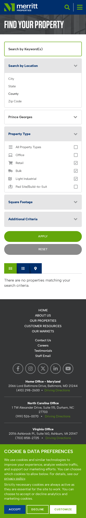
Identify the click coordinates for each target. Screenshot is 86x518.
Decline (37, 509)
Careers (43, 345)
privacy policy (14, 478)
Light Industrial (26, 178)
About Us (43, 315)
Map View (35, 268)
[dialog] (43, 481)
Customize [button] (63, 509)
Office (20, 155)
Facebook (18, 368)
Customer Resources (43, 326)
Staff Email (43, 356)
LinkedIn (55, 368)
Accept (15, 509)
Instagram (30, 368)
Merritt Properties (21, 7)
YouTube (68, 368)
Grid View (10, 268)
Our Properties (43, 321)
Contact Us (43, 340)
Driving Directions (57, 390)
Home (43, 310)
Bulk (19, 171)
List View (23, 268)
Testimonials (43, 351)
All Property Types (28, 147)
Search (67, 7)
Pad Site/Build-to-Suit (31, 186)
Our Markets (43, 331)
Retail (19, 163)
